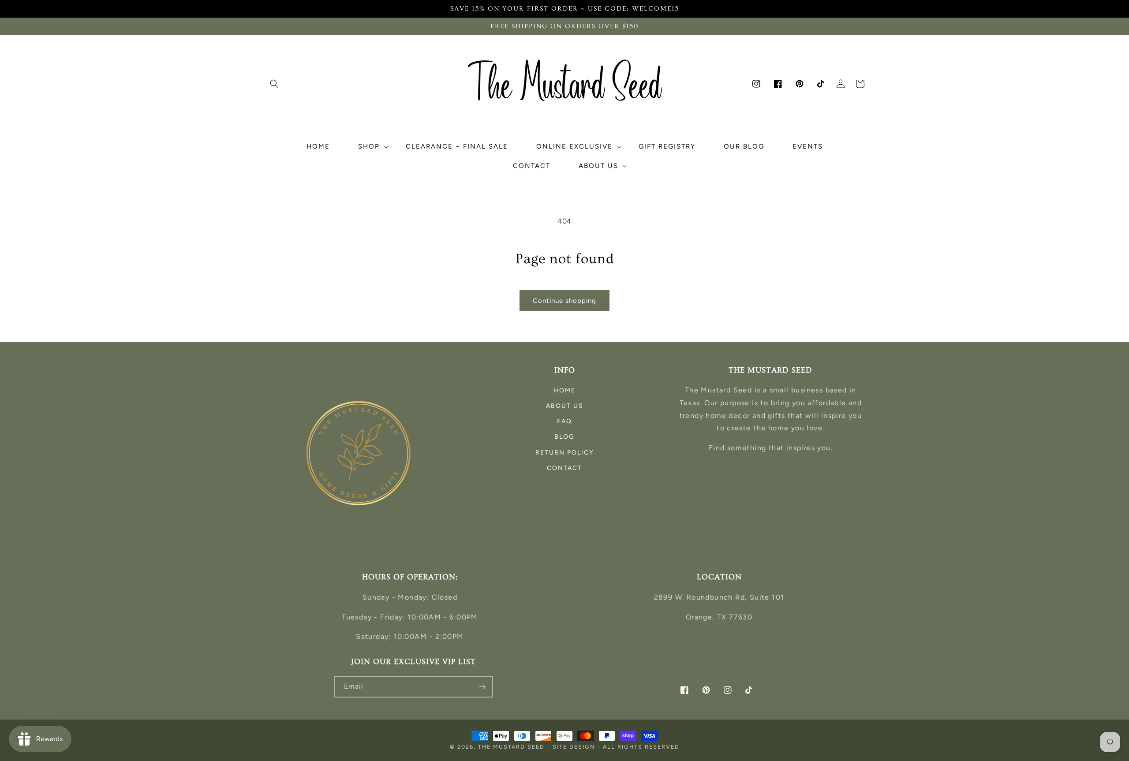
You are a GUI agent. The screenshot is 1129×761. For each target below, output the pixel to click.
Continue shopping (564, 301)
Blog (564, 436)
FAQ (564, 421)
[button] (274, 83)
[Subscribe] (482, 687)
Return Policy (564, 452)
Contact (564, 468)
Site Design (574, 746)
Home (564, 390)
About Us (564, 406)
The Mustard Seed (511, 746)
